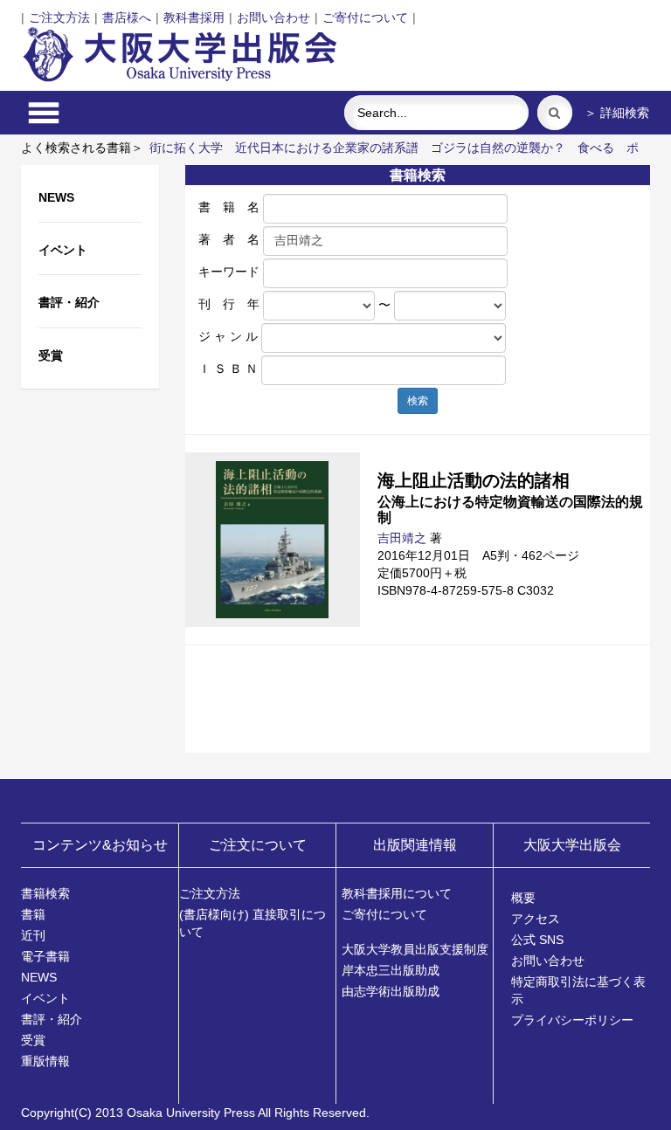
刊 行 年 (228, 304)
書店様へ (126, 17)
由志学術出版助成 (390, 991)
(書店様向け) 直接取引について (252, 923)
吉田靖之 (401, 538)
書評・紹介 (51, 1019)
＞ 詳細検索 (617, 113)
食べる (596, 148)
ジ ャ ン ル (228, 336)
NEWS (39, 977)
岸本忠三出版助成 (390, 970)
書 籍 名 (228, 207)
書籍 (33, 914)
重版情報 (45, 1061)
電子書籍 (45, 956)
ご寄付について (365, 17)
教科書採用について (397, 893)
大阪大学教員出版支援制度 (415, 949)
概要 (523, 898)
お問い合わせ (273, 17)
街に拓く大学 (186, 148)
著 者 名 (228, 239)
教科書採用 (194, 17)
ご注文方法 (59, 17)
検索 (417, 401)
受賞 (33, 1040)
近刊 (33, 935)
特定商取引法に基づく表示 (578, 990)
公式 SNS (537, 940)
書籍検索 (45, 893)
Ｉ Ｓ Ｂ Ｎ (228, 369)
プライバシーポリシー (572, 1020)
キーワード (228, 272)
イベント (45, 998)
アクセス (535, 919)
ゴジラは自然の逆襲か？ (498, 148)
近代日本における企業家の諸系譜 (327, 148)
